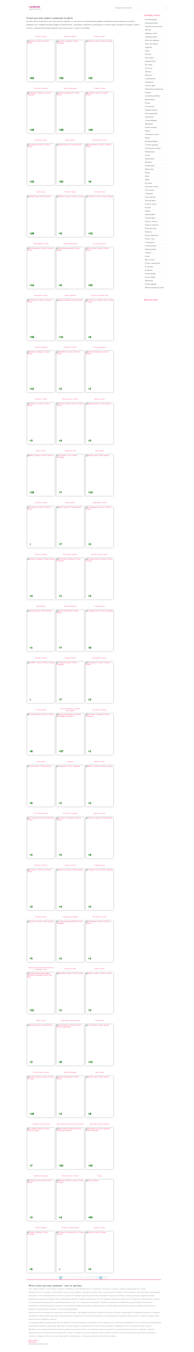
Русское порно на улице (41, 1072)
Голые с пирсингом (152, 263)
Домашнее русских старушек (99, 1124)
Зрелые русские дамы (41, 1176)
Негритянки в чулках (99, 140)
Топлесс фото (150, 86)
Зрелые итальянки (41, 554)
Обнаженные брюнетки (154, 89)
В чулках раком (41, 710)
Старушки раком (70, 658)
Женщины (149, 124)
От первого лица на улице (41, 1124)
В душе (148, 207)
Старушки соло (99, 865)
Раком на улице (99, 36)
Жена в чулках (41, 451)
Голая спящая (150, 277)
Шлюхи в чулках (70, 192)
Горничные (149, 117)
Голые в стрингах (152, 225)
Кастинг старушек (70, 36)
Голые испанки (151, 127)
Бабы (147, 176)
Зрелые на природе (41, 347)
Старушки (149, 193)
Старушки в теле (70, 451)
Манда (147, 131)
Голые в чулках (151, 204)
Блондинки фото (151, 23)
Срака (147, 256)
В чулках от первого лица (99, 295)
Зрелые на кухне (40, 917)
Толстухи (148, 68)
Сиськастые (149, 106)
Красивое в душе (70, 968)
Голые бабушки (151, 120)
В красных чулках (41, 140)
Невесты (148, 232)
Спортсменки (150, 79)
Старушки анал (99, 606)
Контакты (32, 1342)
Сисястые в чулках (41, 502)
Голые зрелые (150, 197)
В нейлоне (149, 267)
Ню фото (148, 162)
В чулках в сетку (99, 192)
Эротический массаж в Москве (154, 28)
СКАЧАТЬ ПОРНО (152, 96)
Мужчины (149, 281)
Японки (148, 72)
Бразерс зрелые (99, 399)
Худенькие (149, 82)
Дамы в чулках (100, 968)
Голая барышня (151, 19)
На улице (148, 183)
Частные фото (150, 200)
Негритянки (149, 159)
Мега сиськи (150, 260)
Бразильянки (150, 99)
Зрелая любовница (70, 606)
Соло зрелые (99, 1020)
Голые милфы (150, 274)
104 (106, 1277)
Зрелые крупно (70, 140)
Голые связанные (151, 235)
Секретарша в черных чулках (70, 1020)
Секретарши (149, 166)
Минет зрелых (70, 502)
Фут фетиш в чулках (99, 917)
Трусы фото (149, 58)
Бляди (147, 138)
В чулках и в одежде (70, 813)
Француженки (150, 249)
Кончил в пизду (99, 1227)
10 (96, 1277)
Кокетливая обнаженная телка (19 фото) (70, 1124)
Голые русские (150, 228)
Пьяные (148, 92)
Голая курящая (150, 284)
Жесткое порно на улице (70, 1176)
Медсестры (149, 169)
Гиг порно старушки (100, 710)
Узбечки (148, 253)
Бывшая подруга (151, 110)
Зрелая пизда (41, 192)
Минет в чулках (99, 761)
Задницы (148, 47)
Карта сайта (33, 1340)
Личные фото (150, 218)
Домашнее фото (151, 37)
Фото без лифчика (152, 40)
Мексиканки (150, 152)
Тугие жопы (149, 190)
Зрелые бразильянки (70, 243)
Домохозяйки (150, 214)
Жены (147, 180)
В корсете (148, 270)
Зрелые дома (99, 451)
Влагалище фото (151, 113)
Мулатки (148, 75)
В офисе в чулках (99, 88)
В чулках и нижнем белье (70, 1227)
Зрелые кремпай (70, 295)
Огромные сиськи (152, 134)
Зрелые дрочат (41, 606)
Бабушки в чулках (41, 399)
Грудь (147, 51)
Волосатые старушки (70, 554)
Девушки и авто (151, 33)
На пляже (148, 65)
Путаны (148, 54)
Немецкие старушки (41, 88)
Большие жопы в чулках (99, 554)
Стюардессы (150, 242)
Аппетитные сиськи (153, 148)
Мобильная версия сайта (154, 287)
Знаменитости (150, 61)
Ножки (147, 211)
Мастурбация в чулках (40, 243)
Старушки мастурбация (70, 917)
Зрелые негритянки (99, 347)
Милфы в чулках (41, 658)
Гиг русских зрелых (99, 243)
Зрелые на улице (70, 865)
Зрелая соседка (41, 1020)
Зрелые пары (99, 1072)
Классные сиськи (151, 186)
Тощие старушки (41, 1227)
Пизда (147, 173)
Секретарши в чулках (99, 502)
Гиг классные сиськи (41, 813)
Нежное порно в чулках (70, 399)
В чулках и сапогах (40, 865)
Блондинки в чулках (99, 658)
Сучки (147, 155)
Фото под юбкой (151, 44)
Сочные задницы (151, 145)
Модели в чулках (41, 36)
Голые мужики (150, 246)
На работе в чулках (70, 347)
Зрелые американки (70, 88)
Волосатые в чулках (41, 295)
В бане (147, 103)
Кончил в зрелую (99, 813)
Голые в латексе (151, 221)
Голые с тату (150, 239)
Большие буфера (151, 141)
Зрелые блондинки (70, 1072)
